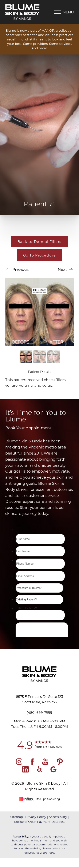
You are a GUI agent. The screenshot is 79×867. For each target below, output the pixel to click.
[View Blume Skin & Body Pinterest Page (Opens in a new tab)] (59, 763)
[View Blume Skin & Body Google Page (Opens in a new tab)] (53, 771)
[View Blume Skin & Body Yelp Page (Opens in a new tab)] (39, 771)
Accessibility (58, 817)
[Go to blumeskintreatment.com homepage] (22, 12)
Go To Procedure (39, 255)
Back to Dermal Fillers (39, 241)
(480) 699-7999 (44, 852)
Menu (68, 12)
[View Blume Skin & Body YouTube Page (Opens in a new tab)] (45, 763)
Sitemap (16, 817)
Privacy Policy (35, 817)
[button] (57, 12)
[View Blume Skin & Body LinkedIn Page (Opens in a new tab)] (25, 771)
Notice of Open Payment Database (39, 822)
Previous (20, 269)
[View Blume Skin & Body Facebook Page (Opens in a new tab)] (32, 763)
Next (63, 269)
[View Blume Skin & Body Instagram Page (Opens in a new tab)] (19, 763)
